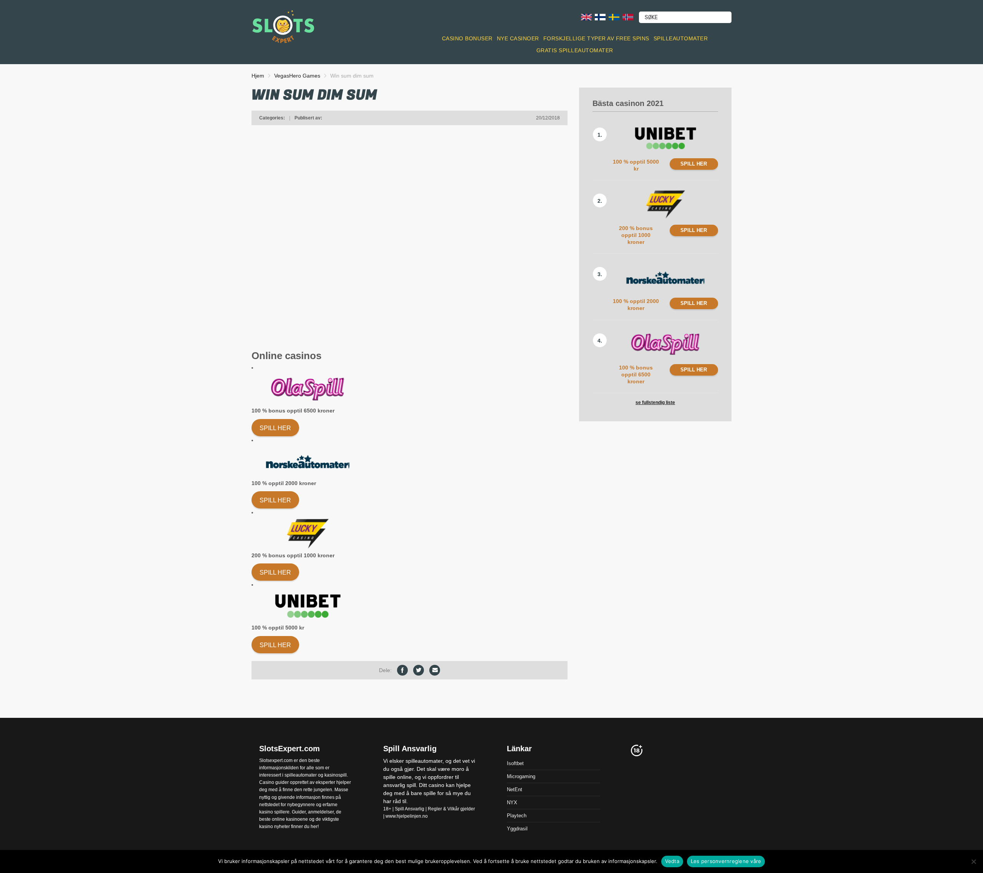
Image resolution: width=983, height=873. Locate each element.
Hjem (258, 76)
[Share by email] (434, 670)
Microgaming (521, 776)
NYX (512, 802)
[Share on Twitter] (418, 670)
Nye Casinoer (518, 38)
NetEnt (514, 789)
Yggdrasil (517, 828)
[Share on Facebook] (402, 670)
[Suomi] (600, 17)
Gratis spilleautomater (574, 50)
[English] (586, 17)
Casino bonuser (467, 38)
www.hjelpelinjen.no (407, 816)
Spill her (275, 428)
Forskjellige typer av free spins (596, 38)
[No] (973, 861)
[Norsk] (627, 17)
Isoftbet (515, 763)
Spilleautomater (681, 38)
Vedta (672, 861)
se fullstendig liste (655, 402)
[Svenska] (614, 17)
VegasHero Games (297, 76)
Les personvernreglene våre (726, 861)
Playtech (516, 815)
